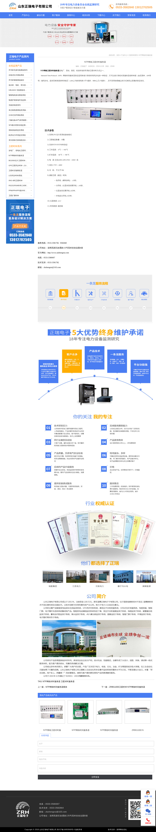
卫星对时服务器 (67, 681)
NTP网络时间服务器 (145, 55)
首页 (118, 55)
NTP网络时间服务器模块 (56, 687)
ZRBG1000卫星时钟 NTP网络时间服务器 (127, 687)
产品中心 (124, 55)
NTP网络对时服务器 (51, 681)
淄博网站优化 (122, 829)
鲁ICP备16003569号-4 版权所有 (70, 829)
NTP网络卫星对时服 (52, 712)
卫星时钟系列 (133, 55)
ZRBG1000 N (138, 712)
